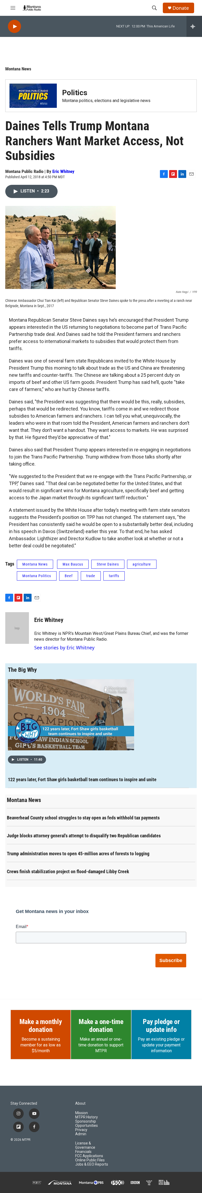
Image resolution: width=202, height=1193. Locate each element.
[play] (14, 26)
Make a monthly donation (40, 1025)
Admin (80, 1134)
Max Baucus (73, 564)
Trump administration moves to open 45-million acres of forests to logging (78, 853)
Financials (83, 1152)
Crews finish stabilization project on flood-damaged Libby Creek (68, 871)
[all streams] (194, 26)
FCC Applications (89, 1156)
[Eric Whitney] (17, 628)
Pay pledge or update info (161, 1025)
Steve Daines (108, 564)
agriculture (142, 564)
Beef (69, 576)
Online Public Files (90, 1160)
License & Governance (85, 1145)
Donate (181, 8)
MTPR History (86, 1117)
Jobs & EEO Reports (91, 1164)
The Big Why (22, 669)
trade (90, 576)
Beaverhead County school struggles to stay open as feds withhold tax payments (83, 817)
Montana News (18, 68)
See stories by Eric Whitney (64, 647)
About (80, 1103)
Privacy (81, 1130)
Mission (81, 1113)
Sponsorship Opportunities (86, 1123)
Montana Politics (36, 576)
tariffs (114, 576)
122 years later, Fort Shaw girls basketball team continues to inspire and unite (82, 779)
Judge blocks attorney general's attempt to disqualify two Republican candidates (84, 835)
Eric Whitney (63, 171)
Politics (74, 92)
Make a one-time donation (101, 1025)
